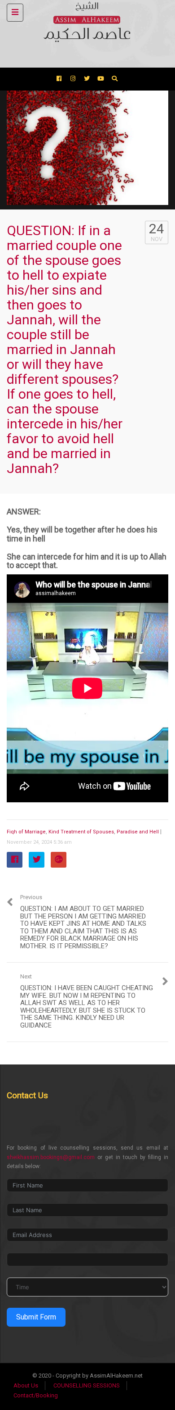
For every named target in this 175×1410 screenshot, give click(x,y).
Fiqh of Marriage (26, 832)
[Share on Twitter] (36, 860)
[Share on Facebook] (14, 860)
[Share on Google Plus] (58, 860)
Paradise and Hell (138, 832)
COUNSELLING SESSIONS (86, 1385)
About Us (25, 1385)
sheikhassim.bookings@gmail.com (51, 1157)
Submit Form (36, 1317)
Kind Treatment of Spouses (81, 832)
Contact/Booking (35, 1395)
